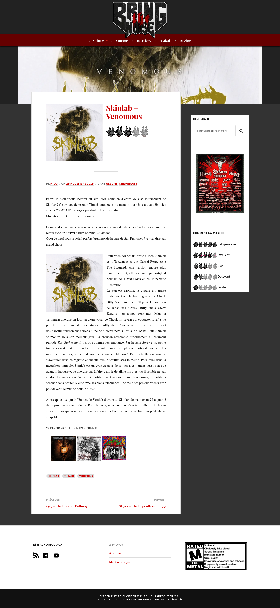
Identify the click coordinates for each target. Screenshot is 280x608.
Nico (54, 183)
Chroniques (96, 40)
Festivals (165, 40)
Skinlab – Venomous (124, 112)
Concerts (122, 40)
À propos (115, 553)
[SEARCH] (241, 130)
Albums (112, 183)
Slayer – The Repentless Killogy (142, 506)
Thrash (69, 476)
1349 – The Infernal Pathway (67, 506)
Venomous (86, 476)
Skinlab (54, 476)
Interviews (144, 40)
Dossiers (185, 40)
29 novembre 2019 (80, 183)
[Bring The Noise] (140, 20)
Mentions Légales (120, 562)
